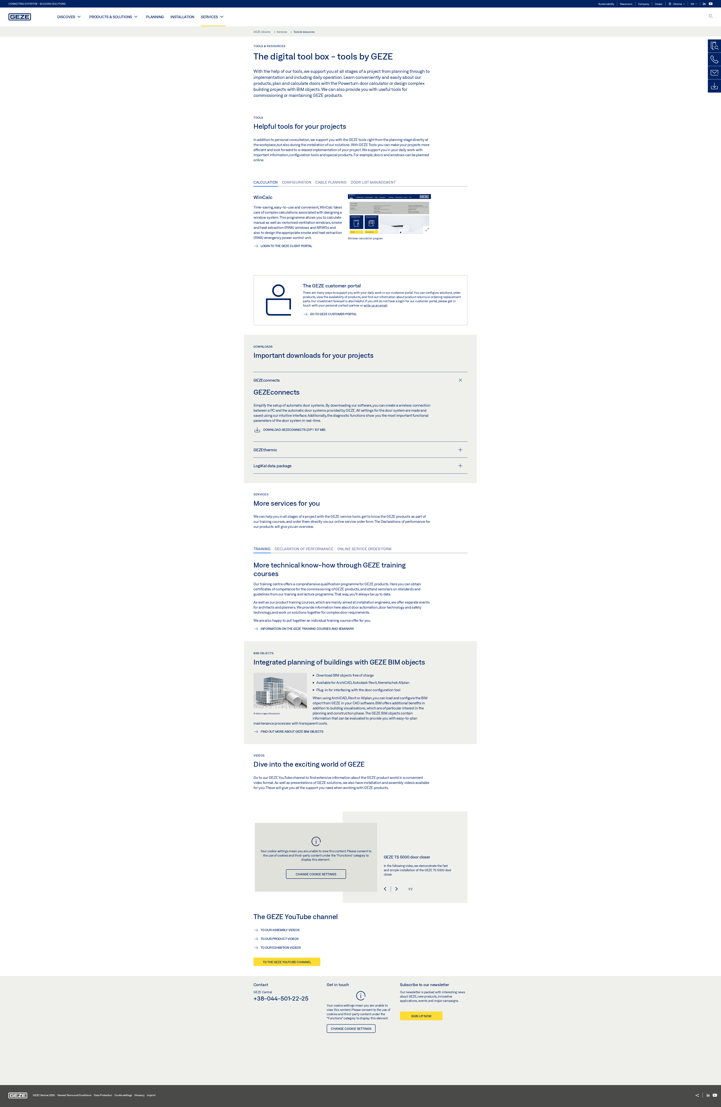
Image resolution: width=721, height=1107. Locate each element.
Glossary (139, 1095)
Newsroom (626, 3)
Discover (66, 17)
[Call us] (714, 59)
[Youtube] (711, 3)
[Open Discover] (79, 17)
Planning (155, 17)
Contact (260, 984)
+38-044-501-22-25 (280, 998)
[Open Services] (222, 17)
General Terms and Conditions (74, 1095)
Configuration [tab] (296, 182)
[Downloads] (714, 86)
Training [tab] (262, 549)
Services (209, 17)
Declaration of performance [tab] (304, 549)
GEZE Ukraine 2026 (44, 1095)
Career (658, 3)
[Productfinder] (714, 46)
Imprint (151, 1095)
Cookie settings (123, 1095)
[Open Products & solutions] (136, 17)
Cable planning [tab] (331, 182)
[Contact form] (714, 72)
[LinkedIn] (704, 3)
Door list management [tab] (373, 182)
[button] (676, 4)
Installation (182, 17)
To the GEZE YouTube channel (287, 962)
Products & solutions (110, 17)
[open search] (710, 16)
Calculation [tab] (265, 182)
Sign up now (421, 1016)
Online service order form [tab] (364, 549)
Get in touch (338, 984)
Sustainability (606, 3)
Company (643, 3)
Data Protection (103, 1095)
